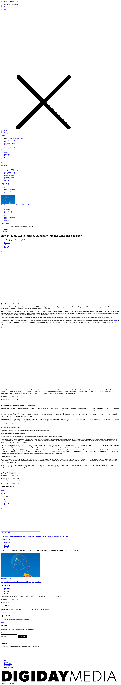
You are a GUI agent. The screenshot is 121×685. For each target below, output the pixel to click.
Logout (6, 145)
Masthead (7, 665)
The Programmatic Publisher (12, 169)
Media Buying (8, 211)
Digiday (11, 240)
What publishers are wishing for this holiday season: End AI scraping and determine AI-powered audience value (34, 536)
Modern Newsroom (9, 178)
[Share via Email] (7, 473)
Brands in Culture (9, 175)
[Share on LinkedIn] (1, 473)
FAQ (5, 141)
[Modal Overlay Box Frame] (14, 636)
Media (6, 208)
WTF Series (7, 191)
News (2, 148)
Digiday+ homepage (10, 140)
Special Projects (8, 188)
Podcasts (12, 148)
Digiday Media (8, 667)
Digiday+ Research (9, 189)
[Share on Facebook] (3, 473)
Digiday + (7, 148)
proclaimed (33, 459)
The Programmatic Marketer (12, 171)
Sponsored (4, 231)
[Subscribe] (4, 132)
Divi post (3, 493)
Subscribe (3, 134)
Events (17, 148)
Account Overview (9, 143)
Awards (22, 148)
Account (3, 622)
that (112, 391)
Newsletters (7, 192)
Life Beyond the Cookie (11, 174)
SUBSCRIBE (5, 229)
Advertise (7, 662)
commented (108, 391)
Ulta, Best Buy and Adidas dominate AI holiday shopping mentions (19, 205)
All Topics (7, 180)
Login (9, 134)
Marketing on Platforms (10, 172)
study (115, 320)
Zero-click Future (5, 532)
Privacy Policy (8, 664)
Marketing (7, 209)
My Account (4, 185)
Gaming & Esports (9, 177)
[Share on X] (5, 473)
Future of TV (8, 213)
